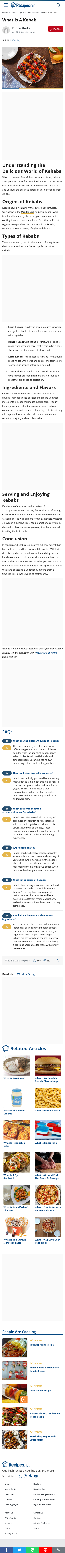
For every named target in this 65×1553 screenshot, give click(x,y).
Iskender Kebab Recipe (42, 1344)
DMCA (7, 1528)
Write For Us (10, 1518)
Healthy (37, 1484)
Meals (7, 1484)
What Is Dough (26, 974)
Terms (36, 1528)
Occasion (9, 1494)
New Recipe (39, 1489)
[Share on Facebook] (6, 1550)
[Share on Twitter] (19, 1550)
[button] (58, 1550)
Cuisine (8, 1499)
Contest (37, 1518)
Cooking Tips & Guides (21, 12)
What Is (36, 12)
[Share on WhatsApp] (32, 1550)
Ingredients (10, 1489)
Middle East (27, 211)
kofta (23, 756)
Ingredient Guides (42, 1504)
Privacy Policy (11, 1533)
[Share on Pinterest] (55, 29)
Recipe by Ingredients (44, 1494)
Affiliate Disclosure (41, 1523)
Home (5, 12)
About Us (9, 1512)
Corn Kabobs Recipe (40, 1390)
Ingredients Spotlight (46, 652)
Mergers (8, 1523)
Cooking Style (11, 1504)
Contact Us (38, 1512)
